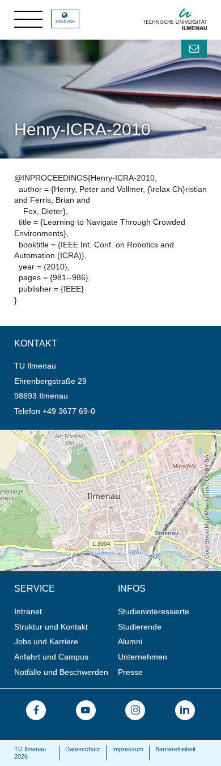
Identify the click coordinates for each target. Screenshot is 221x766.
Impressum (127, 749)
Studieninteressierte (153, 611)
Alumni (130, 641)
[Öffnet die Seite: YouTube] (86, 710)
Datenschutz (82, 749)
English (65, 21)
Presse (130, 672)
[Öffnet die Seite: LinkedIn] (185, 710)
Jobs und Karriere (46, 641)
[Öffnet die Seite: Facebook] (36, 710)
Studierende (140, 626)
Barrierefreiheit (175, 749)
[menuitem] (62, 612)
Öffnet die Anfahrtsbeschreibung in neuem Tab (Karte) (97, 434)
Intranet (28, 611)
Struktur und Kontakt (51, 626)
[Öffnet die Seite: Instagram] (135, 710)
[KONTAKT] (194, 49)
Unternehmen (142, 656)
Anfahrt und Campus (51, 656)
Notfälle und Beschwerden (61, 672)
